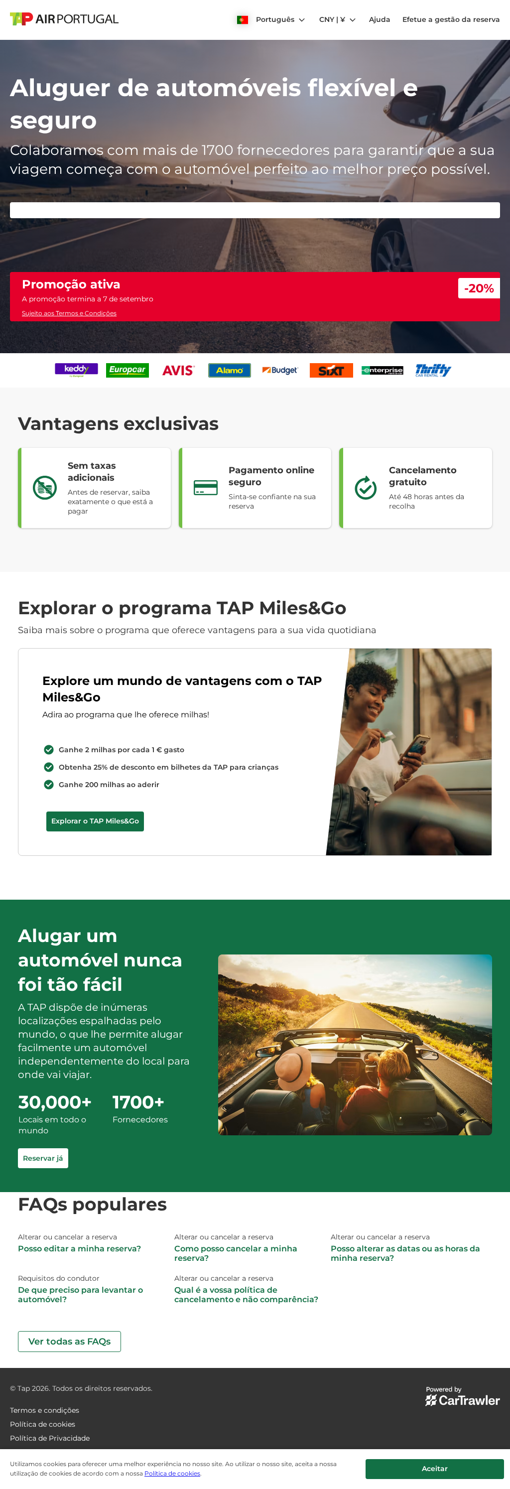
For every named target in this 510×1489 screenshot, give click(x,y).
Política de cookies (172, 1473)
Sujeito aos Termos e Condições (69, 313)
